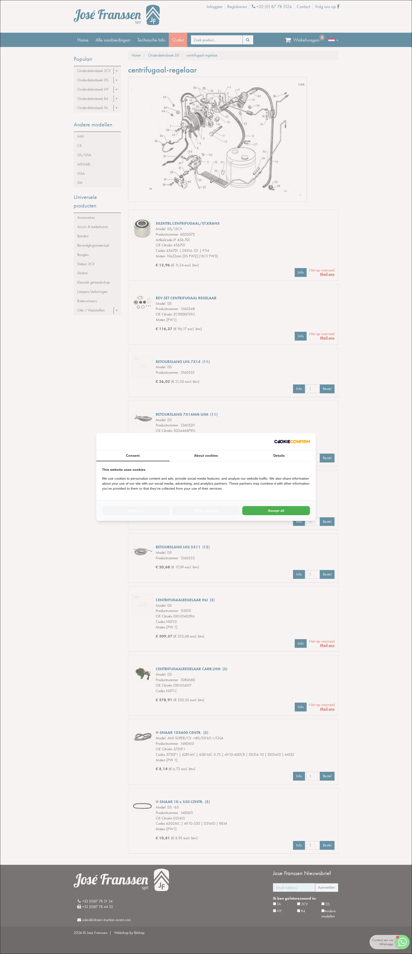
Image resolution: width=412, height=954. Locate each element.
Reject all (136, 511)
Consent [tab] (133, 455)
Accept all (276, 511)
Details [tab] (279, 455)
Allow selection (206, 511)
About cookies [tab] (206, 455)
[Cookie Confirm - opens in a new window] (292, 441)
